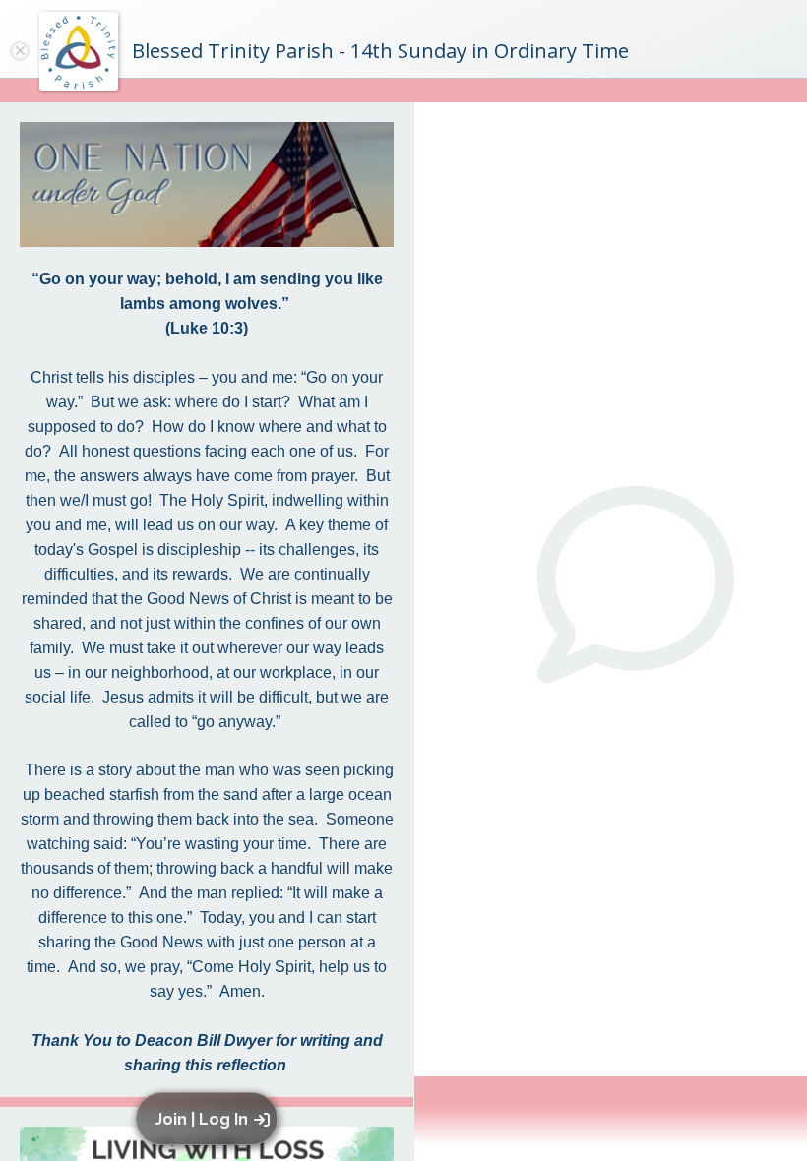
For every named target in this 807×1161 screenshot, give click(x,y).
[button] (210, 1118)
